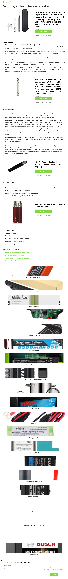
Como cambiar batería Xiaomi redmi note (17, 260)
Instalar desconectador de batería (14, 255)
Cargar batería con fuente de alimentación (17, 258)
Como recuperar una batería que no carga (17, 252)
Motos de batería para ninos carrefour (56, 264)
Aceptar (54, 574)
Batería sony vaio (7, 264)
